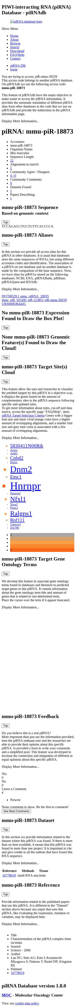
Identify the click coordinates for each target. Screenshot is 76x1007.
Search (14, 47)
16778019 (9, 875)
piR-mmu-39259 (56, 300)
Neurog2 (15, 493)
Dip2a (13, 462)
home (14, 69)
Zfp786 (14, 527)
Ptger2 (14, 507)
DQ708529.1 (10, 296)
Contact (15, 58)
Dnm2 (21, 469)
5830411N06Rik (26, 445)
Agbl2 (14, 453)
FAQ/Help (17, 54)
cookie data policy (27, 1003)
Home (14, 36)
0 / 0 (13, 175)
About (14, 39)
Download (17, 51)
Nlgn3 (14, 504)
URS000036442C (14, 304)
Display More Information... (20, 121)
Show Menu (10, 28)
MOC (7, 995)
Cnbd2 (16, 458)
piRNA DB (18, 65)
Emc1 (16, 476)
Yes (4, 774)
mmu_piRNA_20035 (34, 296)
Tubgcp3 (15, 524)
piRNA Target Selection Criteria (23, 415)
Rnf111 (17, 520)
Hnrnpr (25, 486)
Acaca (13, 450)
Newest (15, 800)
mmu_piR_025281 (14, 300)
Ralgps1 (21, 513)
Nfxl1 (18, 499)
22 (12, 160)
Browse (15, 43)
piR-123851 (36, 300)
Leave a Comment (14, 789)
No (4, 781)
